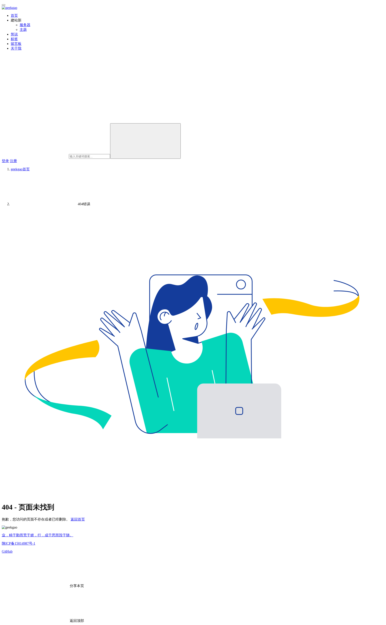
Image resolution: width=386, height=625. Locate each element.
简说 (14, 34)
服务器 (25, 25)
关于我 (16, 48)
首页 (14, 15)
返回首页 (78, 519)
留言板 (16, 44)
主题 (23, 29)
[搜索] (145, 141)
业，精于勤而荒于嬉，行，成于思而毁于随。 (37, 535)
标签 (14, 39)
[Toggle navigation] (3, 5)
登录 (5, 161)
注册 (13, 161)
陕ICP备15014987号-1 (18, 543)
